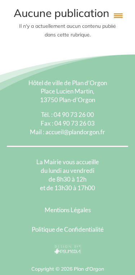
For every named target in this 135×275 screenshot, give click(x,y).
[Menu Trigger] (118, 15)
